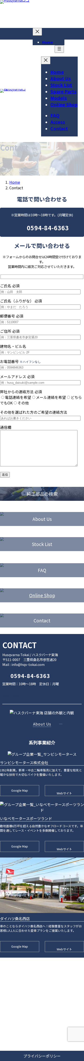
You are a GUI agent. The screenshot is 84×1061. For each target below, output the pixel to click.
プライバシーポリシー (42, 1056)
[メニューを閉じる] (37, 32)
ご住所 (10, 331)
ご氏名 (10, 285)
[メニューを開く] (59, 49)
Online (36, 595)
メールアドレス (17, 376)
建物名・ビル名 (13, 346)
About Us (42, 724)
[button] (22, 695)
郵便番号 (11, 316)
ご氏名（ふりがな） (21, 301)
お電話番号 (20, 361)
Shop (49, 595)
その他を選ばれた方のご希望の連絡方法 (33, 412)
